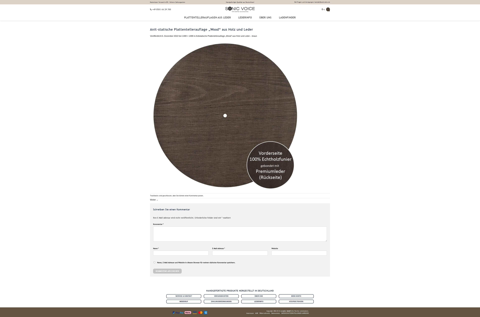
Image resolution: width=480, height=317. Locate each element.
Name (156, 248)
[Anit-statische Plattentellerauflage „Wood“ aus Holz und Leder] (225, 115)
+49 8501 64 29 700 (161, 9)
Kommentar (158, 224)
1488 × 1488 (187, 36)
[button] (326, 9)
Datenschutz (275, 313)
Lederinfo (245, 17)
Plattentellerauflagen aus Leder (207, 17)
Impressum (250, 313)
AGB (256, 313)
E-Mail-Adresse (218, 248)
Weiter (154, 200)
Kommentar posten (196, 196)
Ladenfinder (287, 17)
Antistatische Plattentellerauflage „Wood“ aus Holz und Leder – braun (226, 36)
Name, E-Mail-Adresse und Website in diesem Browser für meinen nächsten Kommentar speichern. (196, 262)
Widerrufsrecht (265, 313)
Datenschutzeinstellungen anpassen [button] (295, 313)
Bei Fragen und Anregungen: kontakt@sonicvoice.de (312, 2)
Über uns (265, 17)
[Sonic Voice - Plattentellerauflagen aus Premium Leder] (240, 9)
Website (275, 248)
